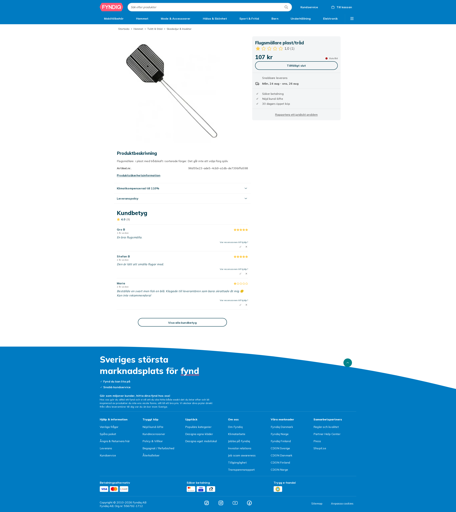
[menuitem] (114, 18)
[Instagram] (221, 503)
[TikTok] (206, 503)
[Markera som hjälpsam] (240, 246)
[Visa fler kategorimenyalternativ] (352, 18)
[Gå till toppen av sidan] (347, 362)
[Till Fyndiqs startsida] (111, 7)
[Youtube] (235, 503)
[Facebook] (249, 503)
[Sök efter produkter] (286, 7)
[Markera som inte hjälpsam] (246, 246)
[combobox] (210, 7)
